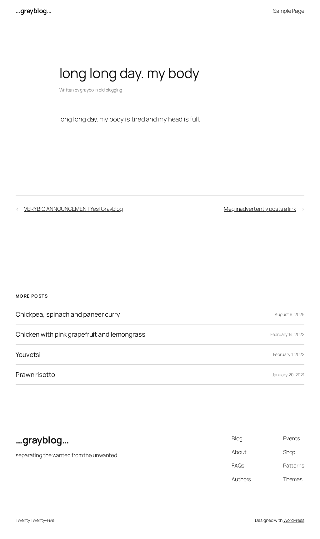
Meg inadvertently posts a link (260, 208)
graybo (86, 90)
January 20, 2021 (288, 375)
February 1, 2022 (288, 354)
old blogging (110, 90)
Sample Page (288, 10)
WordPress (293, 520)
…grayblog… (33, 10)
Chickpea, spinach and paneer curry (68, 314)
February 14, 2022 (287, 334)
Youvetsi (28, 354)
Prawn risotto (35, 374)
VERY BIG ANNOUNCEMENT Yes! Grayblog (73, 208)
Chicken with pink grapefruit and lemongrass (80, 334)
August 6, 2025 (289, 314)
